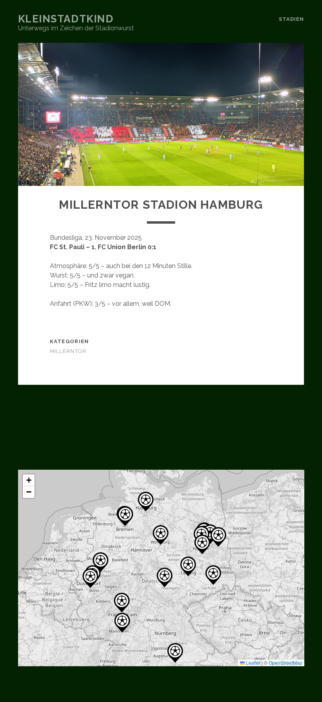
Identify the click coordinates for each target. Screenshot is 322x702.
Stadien (291, 19)
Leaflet (252, 662)
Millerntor (68, 351)
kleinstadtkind (66, 19)
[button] (160, 535)
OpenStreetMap (285, 662)
